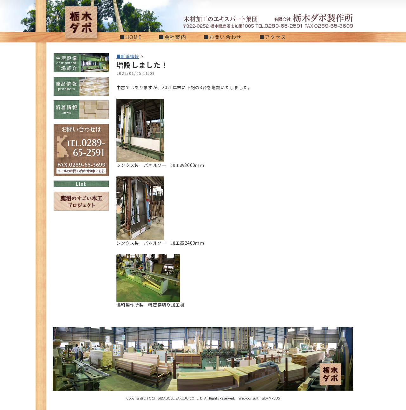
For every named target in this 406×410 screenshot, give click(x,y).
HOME (133, 37)
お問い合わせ (225, 37)
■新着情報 (127, 56)
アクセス (275, 37)
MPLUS (274, 397)
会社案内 (175, 37)
